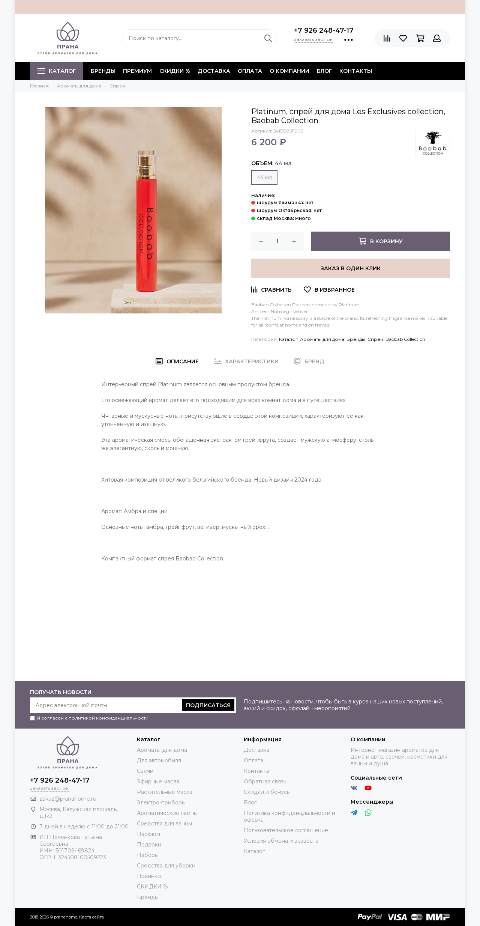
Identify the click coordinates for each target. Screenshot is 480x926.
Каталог (62, 71)
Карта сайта (91, 917)
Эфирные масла (158, 781)
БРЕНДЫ (103, 71)
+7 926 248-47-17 (324, 30)
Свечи (145, 771)
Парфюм (148, 834)
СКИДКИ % (174, 71)
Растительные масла (164, 792)
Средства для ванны (164, 823)
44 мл (264, 177)
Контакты (355, 71)
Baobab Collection (405, 339)
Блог (324, 71)
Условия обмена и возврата (281, 840)
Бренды (355, 339)
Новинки (149, 876)
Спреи (375, 339)
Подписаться (208, 705)
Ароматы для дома (322, 339)
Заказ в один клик (351, 268)
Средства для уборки (166, 865)
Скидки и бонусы (267, 792)
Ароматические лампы (167, 813)
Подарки (149, 844)
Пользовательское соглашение (286, 830)
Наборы (148, 855)
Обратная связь (265, 781)
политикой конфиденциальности (108, 718)
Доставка (214, 71)
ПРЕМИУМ (137, 71)
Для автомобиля (159, 760)
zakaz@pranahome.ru (67, 798)
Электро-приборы (161, 802)
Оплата (250, 71)
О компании (289, 71)
